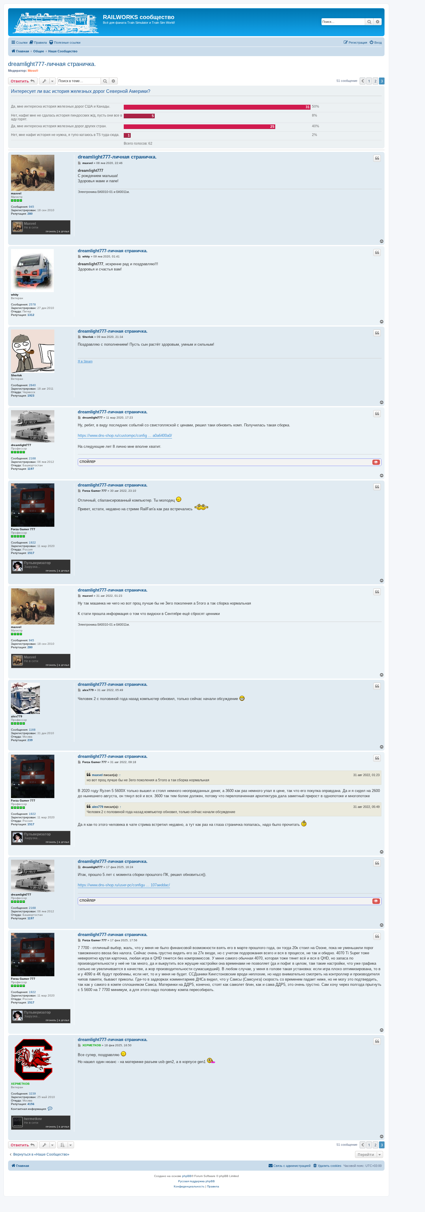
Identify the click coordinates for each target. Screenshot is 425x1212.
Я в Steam (85, 361)
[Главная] (56, 22)
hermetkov (33, 1119)
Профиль (51, 231)
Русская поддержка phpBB (196, 1181)
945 (31, 206)
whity (15, 294)
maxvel (16, 193)
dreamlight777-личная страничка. (52, 64)
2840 (32, 385)
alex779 (16, 716)
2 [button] (375, 81)
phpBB (186, 1176)
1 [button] (369, 81)
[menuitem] (38, 42)
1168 (32, 729)
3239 (32, 1093)
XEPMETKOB (20, 1083)
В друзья (64, 231)
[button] (362, 81)
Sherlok (16, 375)
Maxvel (30, 223)
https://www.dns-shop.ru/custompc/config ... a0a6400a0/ (125, 435)
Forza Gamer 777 (23, 529)
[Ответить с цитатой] (377, 158)
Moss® (33, 70)
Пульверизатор (37, 563)
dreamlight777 (21, 445)
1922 (32, 542)
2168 (32, 458)
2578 (32, 304)
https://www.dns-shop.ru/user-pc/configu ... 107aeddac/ (124, 885)
